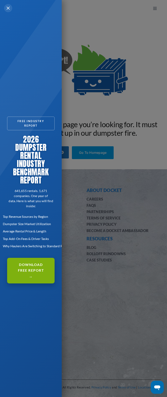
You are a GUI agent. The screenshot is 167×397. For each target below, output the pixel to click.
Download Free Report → (31, 270)
